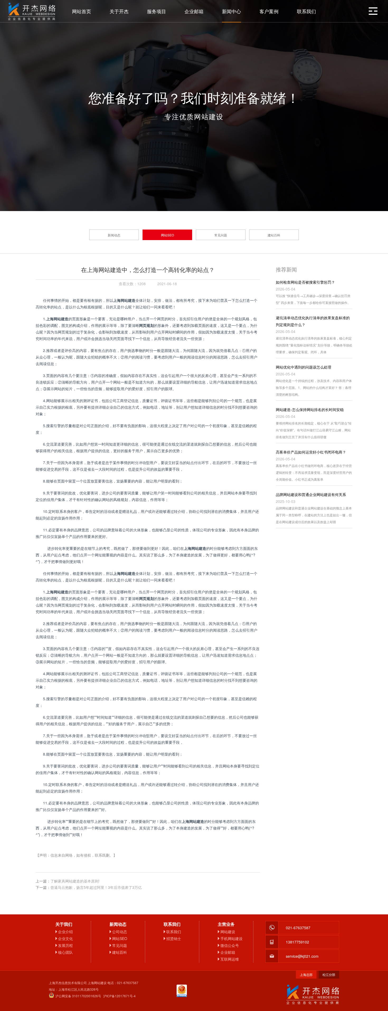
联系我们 (306, 11)
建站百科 (274, 235)
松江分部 (329, 974)
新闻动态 (114, 235)
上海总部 (306, 974)
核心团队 (65, 952)
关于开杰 (119, 11)
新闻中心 (231, 11)
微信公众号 (229, 945)
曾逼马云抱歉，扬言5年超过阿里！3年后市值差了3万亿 (96, 887)
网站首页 (81, 11)
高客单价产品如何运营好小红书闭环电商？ (311, 452)
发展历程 (65, 945)
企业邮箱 (194, 11)
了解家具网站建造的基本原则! (75, 881)
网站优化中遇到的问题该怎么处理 (303, 367)
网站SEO (167, 235)
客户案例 (268, 11)
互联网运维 (229, 959)
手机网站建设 (231, 938)
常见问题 (220, 235)
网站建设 (227, 931)
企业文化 (65, 938)
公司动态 (119, 931)
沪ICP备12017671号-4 (119, 996)
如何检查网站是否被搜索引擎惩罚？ (305, 282)
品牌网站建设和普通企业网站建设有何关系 (311, 494)
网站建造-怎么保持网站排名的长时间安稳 (310, 409)
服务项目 (156, 11)
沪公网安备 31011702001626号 (78, 996)
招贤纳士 (173, 938)
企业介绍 (65, 931)
